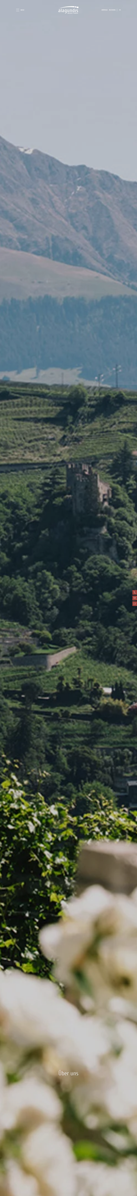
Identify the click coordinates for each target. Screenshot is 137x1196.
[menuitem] (104, 10)
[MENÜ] (17, 10)
